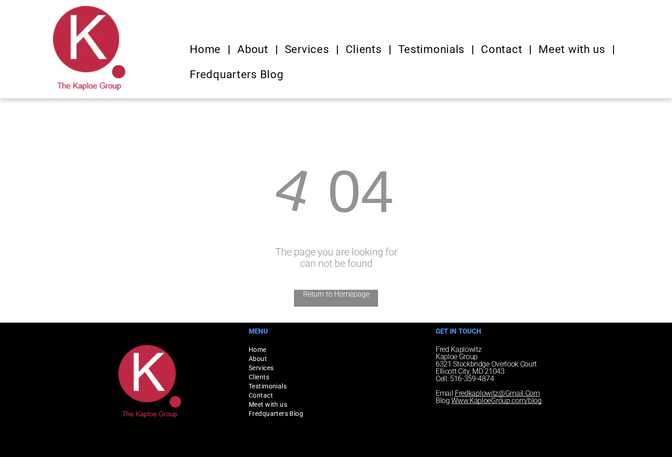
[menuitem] (206, 49)
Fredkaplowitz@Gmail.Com (497, 393)
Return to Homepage (336, 294)
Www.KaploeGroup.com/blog (496, 400)
